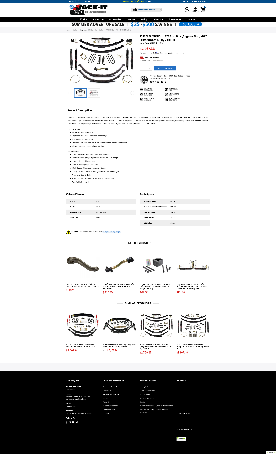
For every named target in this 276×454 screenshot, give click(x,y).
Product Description (80, 110)
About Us (106, 402)
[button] (134, 61)
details (148, 1)
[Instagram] (72, 1)
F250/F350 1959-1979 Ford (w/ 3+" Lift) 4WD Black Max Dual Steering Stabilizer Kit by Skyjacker (191, 286)
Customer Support (110, 387)
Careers (106, 413)
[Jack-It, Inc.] (91, 9)
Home (68, 30)
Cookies (143, 402)
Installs (105, 398)
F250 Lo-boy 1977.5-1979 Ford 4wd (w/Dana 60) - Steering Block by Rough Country (155, 286)
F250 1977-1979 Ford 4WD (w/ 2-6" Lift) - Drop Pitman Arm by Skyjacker (82, 285)
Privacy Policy (145, 387)
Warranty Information (148, 398)
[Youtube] (78, 1)
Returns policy (145, 394)
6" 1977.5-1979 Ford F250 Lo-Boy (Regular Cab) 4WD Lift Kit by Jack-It (192, 346)
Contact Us (107, 391)
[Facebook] (70, 1)
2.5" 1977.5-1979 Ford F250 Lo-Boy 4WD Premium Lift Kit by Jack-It (81, 345)
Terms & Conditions (147, 391)
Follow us (85, 1)
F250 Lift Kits (110, 30)
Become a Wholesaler (111, 394)
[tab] (81, 110)
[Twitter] (75, 1)
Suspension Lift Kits (86, 30)
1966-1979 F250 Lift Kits (123, 30)
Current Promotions (110, 406)
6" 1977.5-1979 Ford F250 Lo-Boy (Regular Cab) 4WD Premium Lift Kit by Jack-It (156, 346)
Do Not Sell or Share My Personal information (156, 406)
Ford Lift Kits (99, 30)
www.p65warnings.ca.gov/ (112, 232)
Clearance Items (109, 410)
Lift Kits (75, 30)
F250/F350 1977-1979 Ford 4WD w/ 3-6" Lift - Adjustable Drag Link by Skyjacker (119, 286)
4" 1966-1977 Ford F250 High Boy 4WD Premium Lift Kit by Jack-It (119, 345)
